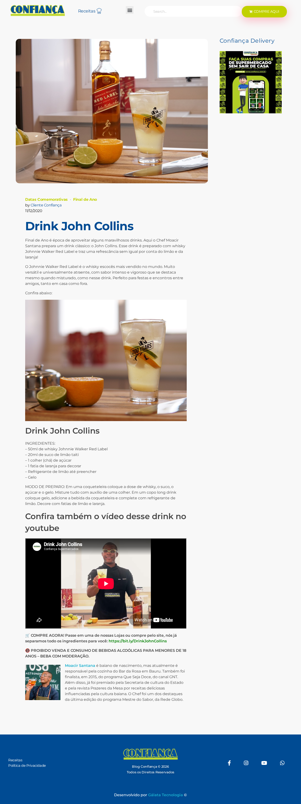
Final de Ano (85, 199)
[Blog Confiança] (37, 10)
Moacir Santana (80, 665)
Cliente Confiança (46, 205)
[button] (130, 10)
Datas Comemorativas (46, 199)
